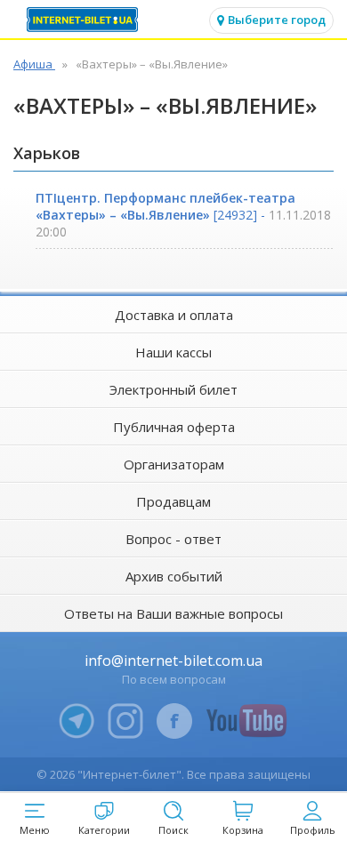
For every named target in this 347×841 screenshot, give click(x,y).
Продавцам (173, 501)
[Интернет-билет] (84, 19)
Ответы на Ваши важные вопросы (173, 613)
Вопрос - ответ (173, 539)
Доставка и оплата (174, 315)
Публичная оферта (174, 427)
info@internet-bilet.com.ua (173, 660)
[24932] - (183, 214)
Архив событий (173, 576)
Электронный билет (173, 389)
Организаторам (174, 464)
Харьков (46, 153)
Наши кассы (173, 352)
